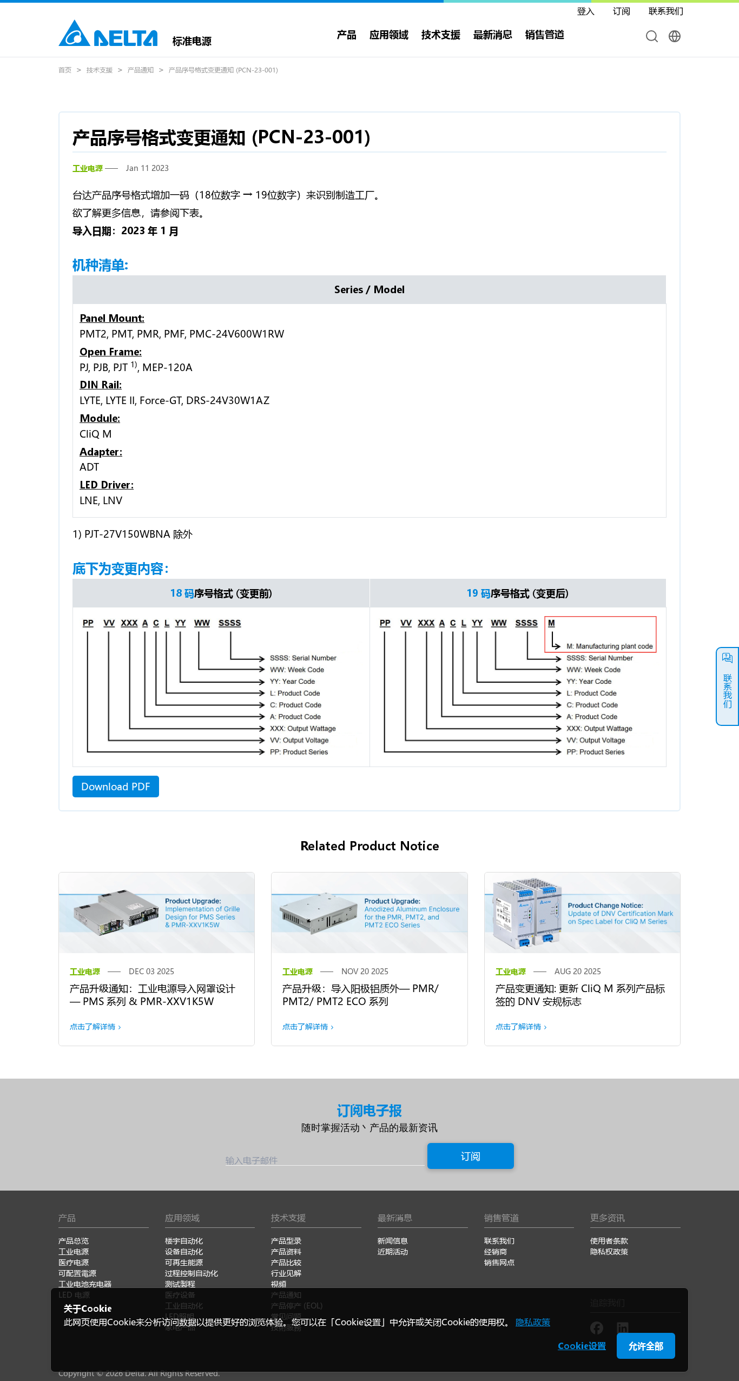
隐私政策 (533, 1321)
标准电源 (192, 39)
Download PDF (115, 786)
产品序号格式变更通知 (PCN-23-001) (223, 69)
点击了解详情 (92, 1026)
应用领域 (389, 34)
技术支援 (440, 34)
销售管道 (544, 34)
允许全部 (646, 1345)
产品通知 (141, 69)
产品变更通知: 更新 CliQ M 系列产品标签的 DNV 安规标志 (580, 995)
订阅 (470, 1155)
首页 (64, 69)
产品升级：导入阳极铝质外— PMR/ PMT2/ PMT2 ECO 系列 (360, 995)
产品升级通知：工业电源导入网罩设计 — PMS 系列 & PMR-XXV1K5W (152, 995)
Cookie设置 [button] (582, 1345)
